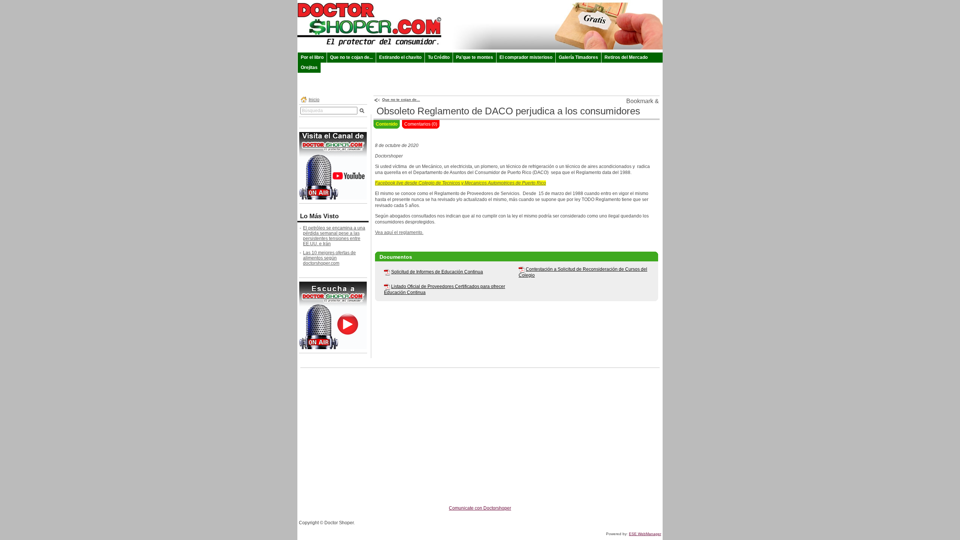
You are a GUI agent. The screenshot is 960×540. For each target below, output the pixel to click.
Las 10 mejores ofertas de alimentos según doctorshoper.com (329, 258)
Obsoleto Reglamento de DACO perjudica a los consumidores (508, 111)
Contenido (387, 124)
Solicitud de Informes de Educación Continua (437, 271)
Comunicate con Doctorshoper (480, 508)
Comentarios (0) (420, 124)
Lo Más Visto (319, 216)
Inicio (314, 99)
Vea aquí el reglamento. (399, 232)
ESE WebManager (645, 534)
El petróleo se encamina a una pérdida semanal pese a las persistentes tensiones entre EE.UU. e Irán (334, 235)
